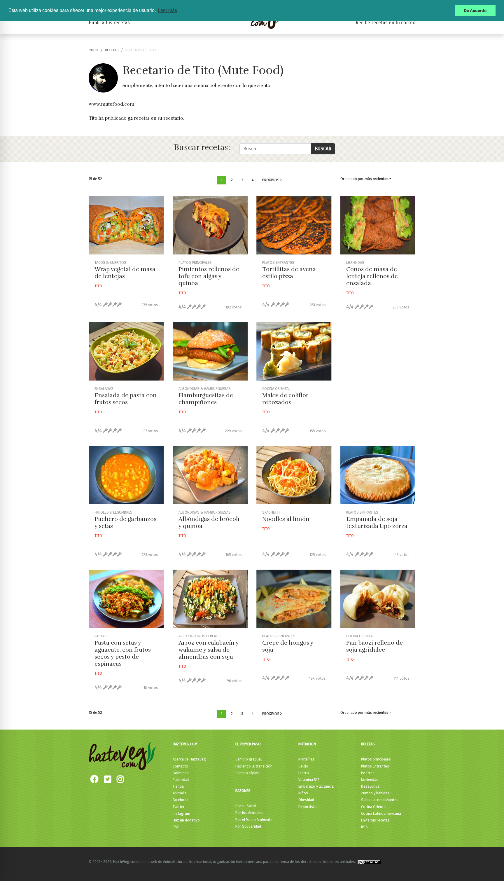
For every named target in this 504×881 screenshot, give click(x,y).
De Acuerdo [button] (475, 10)
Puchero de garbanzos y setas (125, 522)
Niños (303, 793)
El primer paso (248, 744)
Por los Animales (249, 812)
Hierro (303, 773)
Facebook (180, 800)
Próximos (271, 180)
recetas (112, 50)
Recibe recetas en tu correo (385, 22)
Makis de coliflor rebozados (285, 399)
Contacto (180, 766)
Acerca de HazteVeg (189, 759)
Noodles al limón (285, 519)
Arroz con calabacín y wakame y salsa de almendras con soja (208, 649)
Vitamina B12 (308, 779)
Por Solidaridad (248, 826)
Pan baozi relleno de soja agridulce (374, 646)
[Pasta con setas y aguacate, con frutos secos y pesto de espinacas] (126, 599)
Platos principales (376, 759)
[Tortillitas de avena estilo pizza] (294, 225)
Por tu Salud (245, 806)
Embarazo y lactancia (316, 786)
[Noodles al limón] (294, 475)
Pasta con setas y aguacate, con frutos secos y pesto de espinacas (122, 653)
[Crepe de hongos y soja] (294, 599)
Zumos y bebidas (375, 793)
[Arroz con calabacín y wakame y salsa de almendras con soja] (210, 599)
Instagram (181, 813)
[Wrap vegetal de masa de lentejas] (126, 225)
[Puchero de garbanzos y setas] (126, 475)
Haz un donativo (186, 820)
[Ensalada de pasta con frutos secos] (126, 351)
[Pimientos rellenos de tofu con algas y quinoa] (210, 225)
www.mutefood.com (111, 104)
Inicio (93, 50)
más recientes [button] (376, 179)
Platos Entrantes (375, 766)
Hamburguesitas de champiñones (205, 399)
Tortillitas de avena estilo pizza (289, 273)
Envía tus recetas (375, 820)
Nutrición (307, 744)
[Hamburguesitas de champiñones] (210, 351)
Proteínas (306, 759)
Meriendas (369, 779)
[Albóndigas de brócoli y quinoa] (210, 475)
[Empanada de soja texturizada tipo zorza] (378, 475)
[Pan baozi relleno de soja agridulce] (378, 599)
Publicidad (181, 779)
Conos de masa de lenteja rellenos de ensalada (372, 276)
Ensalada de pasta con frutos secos (125, 399)
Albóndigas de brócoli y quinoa (208, 522)
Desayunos (370, 786)
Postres (367, 773)
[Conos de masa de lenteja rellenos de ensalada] (378, 225)
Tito (98, 286)
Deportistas (308, 807)
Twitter (179, 807)
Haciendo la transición (253, 766)
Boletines (181, 773)
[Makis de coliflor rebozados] (294, 351)
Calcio (303, 766)
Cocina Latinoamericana (381, 813)
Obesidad (306, 800)
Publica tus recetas (109, 22)
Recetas (368, 744)
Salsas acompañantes (379, 800)
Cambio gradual (248, 759)
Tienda (178, 786)
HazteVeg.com (185, 744)
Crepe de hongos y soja (287, 646)
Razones (243, 790)
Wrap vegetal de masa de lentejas (124, 273)
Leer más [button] (167, 10)
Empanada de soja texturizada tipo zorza (376, 522)
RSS (176, 827)
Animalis (180, 793)
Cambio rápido (247, 773)
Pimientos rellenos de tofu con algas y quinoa (208, 276)
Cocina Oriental (373, 807)
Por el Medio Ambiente (253, 819)
